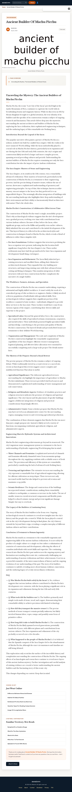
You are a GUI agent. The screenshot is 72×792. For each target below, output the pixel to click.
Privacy (47, 787)
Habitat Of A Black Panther (16, 697)
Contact (32, 787)
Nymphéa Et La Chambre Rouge (17, 727)
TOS (52, 787)
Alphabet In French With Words (17, 743)
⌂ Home (32, 2)
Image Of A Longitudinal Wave (17, 710)
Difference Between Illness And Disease (20, 693)
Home (20, 787)
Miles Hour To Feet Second (16, 739)
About (26, 787)
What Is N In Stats (13, 735)
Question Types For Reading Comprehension (21, 706)
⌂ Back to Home (12, 764)
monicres (6, 3)
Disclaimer (39, 787)
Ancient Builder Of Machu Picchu (35, 752)
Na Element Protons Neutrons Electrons (20, 702)
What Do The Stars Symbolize (17, 731)
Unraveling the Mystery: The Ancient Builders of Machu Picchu (28, 82)
